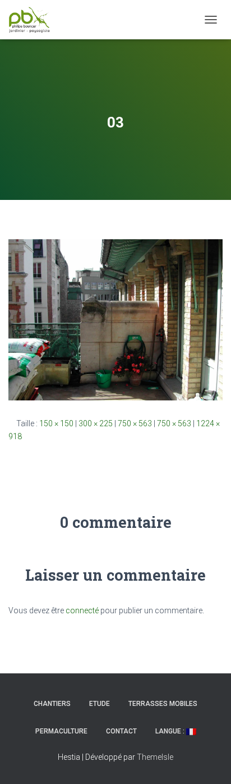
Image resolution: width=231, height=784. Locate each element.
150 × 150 (56, 423)
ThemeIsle (155, 757)
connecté (82, 610)
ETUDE (99, 704)
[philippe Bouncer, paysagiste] (33, 20)
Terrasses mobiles (162, 704)
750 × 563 (135, 423)
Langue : (170, 731)
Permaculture (61, 731)
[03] (115, 318)
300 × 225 (95, 423)
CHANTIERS (52, 704)
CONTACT (121, 731)
